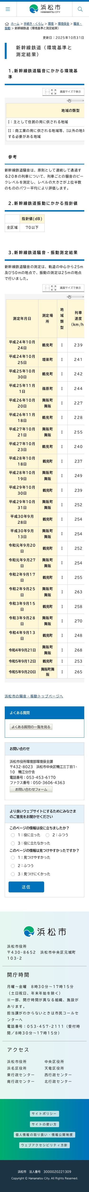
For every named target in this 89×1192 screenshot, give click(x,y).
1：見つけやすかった (34, 857)
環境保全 (63, 23)
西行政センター (59, 1075)
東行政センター (21, 1075)
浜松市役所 (17, 1061)
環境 (51, 23)
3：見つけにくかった (34, 874)
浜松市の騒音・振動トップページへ (34, 696)
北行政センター (59, 1081)
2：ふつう (60, 835)
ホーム (15, 23)
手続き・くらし (34, 23)
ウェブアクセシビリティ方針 (44, 1145)
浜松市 (44, 9)
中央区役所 (55, 1061)
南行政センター (21, 1081)
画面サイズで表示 (70, 91)
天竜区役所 (55, 1068)
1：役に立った (29, 835)
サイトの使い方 (44, 1124)
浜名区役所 (17, 1068)
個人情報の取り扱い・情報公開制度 (44, 1134)
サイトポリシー (44, 1113)
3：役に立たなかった (34, 843)
